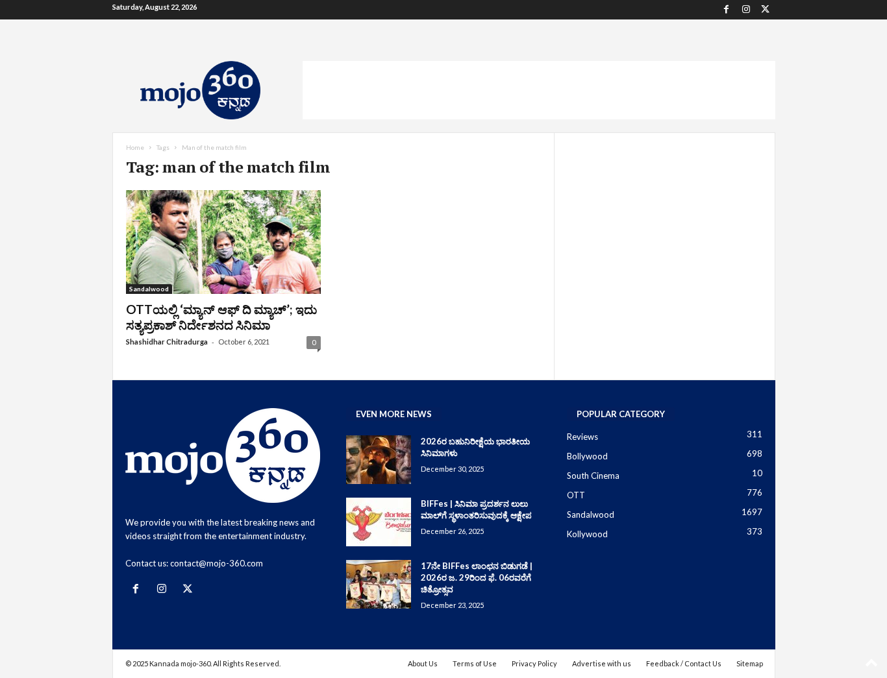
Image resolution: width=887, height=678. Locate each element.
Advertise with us (601, 663)
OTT (576, 495)
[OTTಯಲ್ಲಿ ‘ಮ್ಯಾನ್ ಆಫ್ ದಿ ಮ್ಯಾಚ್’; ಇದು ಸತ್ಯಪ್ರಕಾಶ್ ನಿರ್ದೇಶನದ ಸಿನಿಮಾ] (223, 242)
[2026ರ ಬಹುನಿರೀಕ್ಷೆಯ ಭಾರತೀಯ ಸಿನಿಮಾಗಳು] (378, 459)
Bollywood (587, 456)
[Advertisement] (539, 90)
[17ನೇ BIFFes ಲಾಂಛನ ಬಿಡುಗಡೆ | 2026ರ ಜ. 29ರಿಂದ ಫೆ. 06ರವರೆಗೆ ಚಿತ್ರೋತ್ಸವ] (378, 584)
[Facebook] (726, 9)
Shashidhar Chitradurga (167, 341)
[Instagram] (746, 9)
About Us (423, 663)
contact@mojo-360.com (216, 563)
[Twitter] (765, 9)
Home (135, 147)
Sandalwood (149, 289)
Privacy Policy (534, 663)
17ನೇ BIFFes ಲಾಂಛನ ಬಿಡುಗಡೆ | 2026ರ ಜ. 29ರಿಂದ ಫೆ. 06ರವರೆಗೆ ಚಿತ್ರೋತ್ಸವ (476, 577)
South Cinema (593, 475)
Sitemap (749, 663)
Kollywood (587, 534)
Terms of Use (475, 663)
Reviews (582, 436)
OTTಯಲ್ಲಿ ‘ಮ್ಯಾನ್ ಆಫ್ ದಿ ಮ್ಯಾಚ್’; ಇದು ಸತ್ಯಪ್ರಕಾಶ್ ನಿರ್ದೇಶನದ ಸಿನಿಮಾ (221, 317)
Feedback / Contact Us (683, 663)
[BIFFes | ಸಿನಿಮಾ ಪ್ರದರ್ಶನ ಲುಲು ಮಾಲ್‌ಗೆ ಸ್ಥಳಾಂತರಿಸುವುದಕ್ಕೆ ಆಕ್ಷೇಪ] (378, 522)
